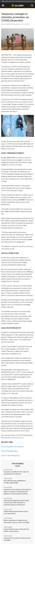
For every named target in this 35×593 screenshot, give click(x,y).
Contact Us (11, 583)
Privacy (20, 583)
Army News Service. (16, 438)
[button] (0, 3)
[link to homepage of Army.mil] (17, 5)
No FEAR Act (26, 585)
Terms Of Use (29, 583)
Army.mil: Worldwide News (9, 451)
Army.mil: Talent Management (10, 455)
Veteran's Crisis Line (17, 588)
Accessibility (9, 585)
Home (3, 583)
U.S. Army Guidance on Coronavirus (12, 447)
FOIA (18, 585)
